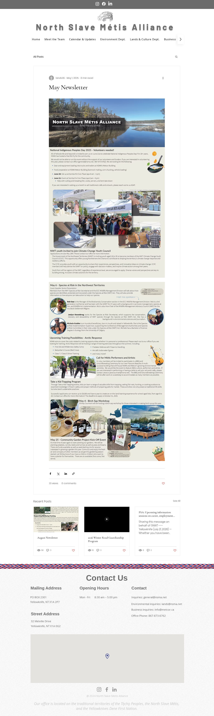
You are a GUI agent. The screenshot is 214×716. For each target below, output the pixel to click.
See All (176, 500)
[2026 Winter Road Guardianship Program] (106, 519)
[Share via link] (73, 473)
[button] (176, 56)
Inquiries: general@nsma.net (149, 597)
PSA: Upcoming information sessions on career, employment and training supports (156, 514)
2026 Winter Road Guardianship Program (106, 539)
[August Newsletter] (56, 519)
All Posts (38, 56)
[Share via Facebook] (50, 473)
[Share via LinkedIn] (65, 473)
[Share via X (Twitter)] (58, 473)
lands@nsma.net (172, 604)
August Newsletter (47, 537)
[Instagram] (99, 689)
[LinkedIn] (114, 689)
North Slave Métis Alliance (107, 27)
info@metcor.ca (164, 609)
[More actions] (163, 78)
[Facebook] (107, 689)
